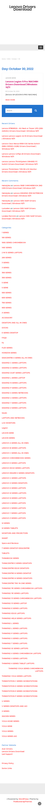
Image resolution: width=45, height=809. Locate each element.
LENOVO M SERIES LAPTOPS (14, 493)
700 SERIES (6, 303)
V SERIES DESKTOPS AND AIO (14, 706)
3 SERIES (5, 263)
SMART (5, 538)
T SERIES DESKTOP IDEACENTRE (16, 548)
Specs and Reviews (10, 543)
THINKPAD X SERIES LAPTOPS (14, 658)
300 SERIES (6, 273)
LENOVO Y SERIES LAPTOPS (14, 513)
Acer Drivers (7, 749)
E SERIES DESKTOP (10, 333)
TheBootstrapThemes (22, 802)
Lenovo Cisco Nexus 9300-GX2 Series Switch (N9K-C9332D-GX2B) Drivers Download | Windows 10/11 (21, 146)
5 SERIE (5, 283)
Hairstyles (6, 185)
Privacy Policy (8, 763)
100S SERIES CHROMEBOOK (14, 242)
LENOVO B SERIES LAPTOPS (14, 448)
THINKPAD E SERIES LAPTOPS (14, 608)
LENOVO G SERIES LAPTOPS (14, 478)
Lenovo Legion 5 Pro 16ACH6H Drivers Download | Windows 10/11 (22, 84)
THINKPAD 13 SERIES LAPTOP (14, 603)
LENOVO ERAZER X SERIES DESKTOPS (18, 473)
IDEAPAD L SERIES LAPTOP (13, 378)
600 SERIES (7, 298)
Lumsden (6, 208)
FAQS (4, 338)
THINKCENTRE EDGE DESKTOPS (15, 568)
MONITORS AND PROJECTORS (15, 533)
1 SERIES (5, 232)
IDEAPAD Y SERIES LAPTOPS (14, 403)
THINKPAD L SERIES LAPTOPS (14, 628)
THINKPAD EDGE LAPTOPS (13, 613)
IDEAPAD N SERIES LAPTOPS (14, 383)
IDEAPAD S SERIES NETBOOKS (15, 393)
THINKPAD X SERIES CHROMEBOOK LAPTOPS (21, 653)
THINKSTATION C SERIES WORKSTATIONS (19, 681)
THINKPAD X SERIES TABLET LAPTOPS (18, 663)
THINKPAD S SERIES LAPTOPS (14, 638)
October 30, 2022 (13, 91)
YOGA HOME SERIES (10, 721)
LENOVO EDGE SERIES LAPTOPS (16, 468)
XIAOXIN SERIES (8, 716)
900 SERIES (7, 308)
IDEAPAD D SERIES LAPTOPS (14, 368)
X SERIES (5, 711)
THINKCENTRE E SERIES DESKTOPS (17, 563)
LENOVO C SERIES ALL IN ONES (15, 453)
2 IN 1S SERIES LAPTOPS (12, 252)
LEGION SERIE (11, 78)
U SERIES (6, 701)
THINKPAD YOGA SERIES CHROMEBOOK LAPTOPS (26, 669)
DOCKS (5, 328)
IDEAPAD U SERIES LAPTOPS (14, 398)
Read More (10, 100)
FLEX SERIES (7, 348)
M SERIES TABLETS (10, 528)
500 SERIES (6, 293)
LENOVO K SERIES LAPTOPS (14, 488)
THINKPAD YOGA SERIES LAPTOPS (16, 676)
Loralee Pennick (9, 216)
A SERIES (5, 313)
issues (4, 413)
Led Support (7, 754)
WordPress (23, 799)
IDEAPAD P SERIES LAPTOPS (14, 388)
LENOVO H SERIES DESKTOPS (14, 483)
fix (3, 343)
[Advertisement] (22, 31)
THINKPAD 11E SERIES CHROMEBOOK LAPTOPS (22, 588)
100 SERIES (6, 237)
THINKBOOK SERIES (10, 558)
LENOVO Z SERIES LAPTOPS (14, 518)
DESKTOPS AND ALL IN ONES (14, 323)
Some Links (7, 768)
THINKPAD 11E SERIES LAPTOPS (15, 593)
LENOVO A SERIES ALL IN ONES (15, 443)
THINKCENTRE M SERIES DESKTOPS (17, 578)
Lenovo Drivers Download (13, 751)
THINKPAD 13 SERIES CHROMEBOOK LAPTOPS (22, 598)
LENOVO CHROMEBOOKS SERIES (16, 458)
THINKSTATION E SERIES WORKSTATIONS (19, 691)
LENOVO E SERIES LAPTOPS (14, 463)
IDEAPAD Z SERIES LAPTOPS (14, 408)
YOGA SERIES (7, 731)
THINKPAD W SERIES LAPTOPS (15, 648)
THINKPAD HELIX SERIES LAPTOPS (16, 618)
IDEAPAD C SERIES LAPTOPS (14, 363)
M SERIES (6, 523)
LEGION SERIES (8, 438)
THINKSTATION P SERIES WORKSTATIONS (19, 696)
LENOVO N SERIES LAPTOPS (14, 498)
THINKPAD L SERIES (10, 623)
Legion (5, 428)
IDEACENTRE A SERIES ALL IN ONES (17, 358)
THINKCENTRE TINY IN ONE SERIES (16, 583)
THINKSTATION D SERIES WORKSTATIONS (20, 686)
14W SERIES (7, 247)
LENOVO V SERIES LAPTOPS (14, 508)
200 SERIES (6, 258)
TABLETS (5, 553)
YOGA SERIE (7, 726)
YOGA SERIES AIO (9, 736)
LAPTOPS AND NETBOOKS (13, 418)
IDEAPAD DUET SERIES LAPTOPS (16, 373)
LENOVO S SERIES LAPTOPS (14, 503)
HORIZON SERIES (9, 353)
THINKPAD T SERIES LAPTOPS (14, 643)
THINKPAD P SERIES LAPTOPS (14, 633)
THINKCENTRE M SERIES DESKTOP (16, 573)
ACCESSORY (7, 318)
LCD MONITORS (8, 423)
